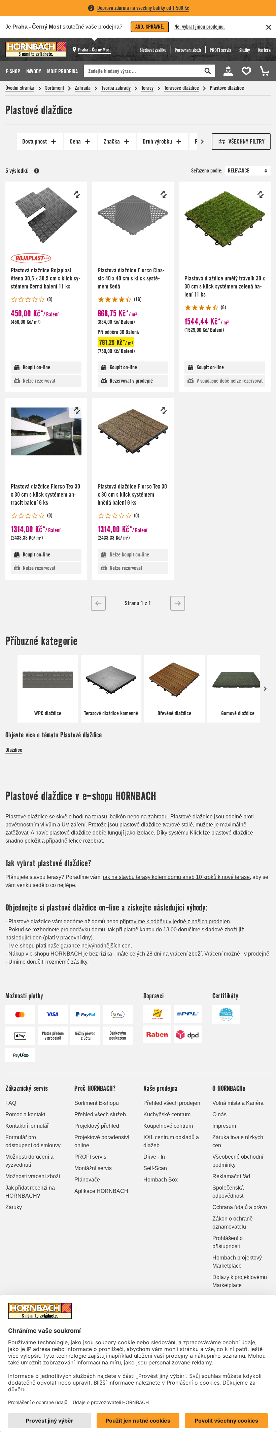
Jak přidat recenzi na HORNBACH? (30, 1192)
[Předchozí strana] (98, 603)
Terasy (147, 88)
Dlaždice (13, 750)
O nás (219, 1114)
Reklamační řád (231, 1176)
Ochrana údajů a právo (239, 1207)
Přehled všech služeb (100, 1114)
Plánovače (87, 1180)
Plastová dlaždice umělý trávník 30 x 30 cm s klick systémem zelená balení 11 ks (224, 286)
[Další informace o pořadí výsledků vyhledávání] (36, 170)
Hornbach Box (160, 1180)
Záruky (13, 1207)
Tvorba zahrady (116, 88)
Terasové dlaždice (181, 88)
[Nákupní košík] (263, 71)
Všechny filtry (247, 141)
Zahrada (83, 88)
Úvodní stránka (19, 88)
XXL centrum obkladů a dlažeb (171, 1141)
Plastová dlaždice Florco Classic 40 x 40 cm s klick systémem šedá (131, 278)
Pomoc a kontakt (25, 1114)
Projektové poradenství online (101, 1141)
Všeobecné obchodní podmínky (237, 1161)
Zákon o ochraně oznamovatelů (232, 1223)
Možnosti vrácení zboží (32, 1176)
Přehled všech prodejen (171, 1103)
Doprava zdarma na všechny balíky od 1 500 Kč (143, 8)
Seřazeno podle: (206, 170)
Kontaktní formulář (27, 1126)
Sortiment (54, 88)
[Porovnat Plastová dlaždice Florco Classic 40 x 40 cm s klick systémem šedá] (163, 194)
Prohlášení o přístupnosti (227, 1242)
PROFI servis (90, 1157)
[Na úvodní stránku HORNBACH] (35, 49)
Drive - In (154, 1157)
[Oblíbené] (247, 71)
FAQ (10, 1103)
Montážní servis (93, 1168)
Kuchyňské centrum (167, 1114)
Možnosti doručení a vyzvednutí (29, 1161)
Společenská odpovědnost (228, 1192)
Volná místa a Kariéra (238, 1103)
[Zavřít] (268, 27)
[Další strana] (177, 603)
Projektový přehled (96, 1126)
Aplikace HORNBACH (101, 1191)
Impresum (224, 1126)
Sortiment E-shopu (96, 1103)
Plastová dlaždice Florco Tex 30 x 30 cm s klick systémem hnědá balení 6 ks (132, 494)
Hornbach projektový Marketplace (237, 1262)
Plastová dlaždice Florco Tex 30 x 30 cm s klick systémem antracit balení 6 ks (45, 494)
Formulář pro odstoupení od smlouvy (33, 1141)
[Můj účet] (228, 71)
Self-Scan (155, 1168)
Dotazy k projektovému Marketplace (239, 1281)
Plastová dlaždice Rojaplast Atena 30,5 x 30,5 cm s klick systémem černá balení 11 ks (45, 278)
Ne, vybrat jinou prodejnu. (199, 27)
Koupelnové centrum (168, 1126)
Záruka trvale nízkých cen (237, 1141)
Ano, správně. (149, 27)
